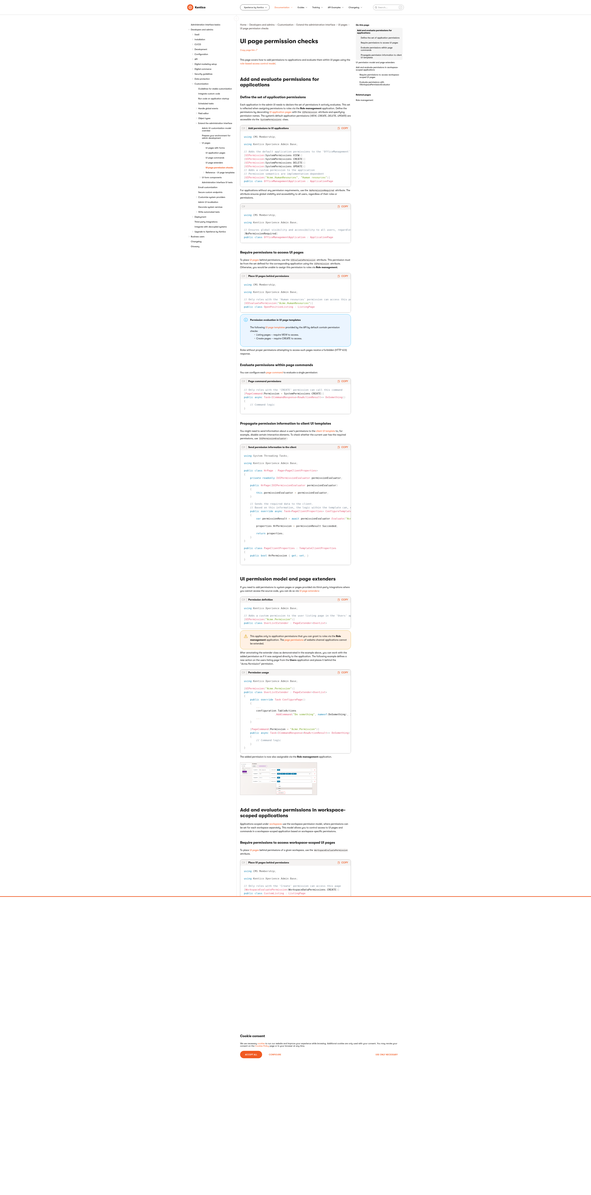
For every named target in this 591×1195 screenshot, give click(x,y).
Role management (364, 100)
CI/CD (198, 44)
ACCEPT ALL (251, 1054)
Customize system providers (211, 197)
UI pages (206, 143)
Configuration (201, 54)
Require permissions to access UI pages (379, 42)
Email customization (207, 187)
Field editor (203, 113)
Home (243, 24)
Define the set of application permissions (380, 38)
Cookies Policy (262, 1046)
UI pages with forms (215, 148)
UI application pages (215, 153)
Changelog (354, 7)
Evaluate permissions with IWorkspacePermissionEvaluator (375, 83)
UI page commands (215, 157)
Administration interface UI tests (217, 182)
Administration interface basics (205, 24)
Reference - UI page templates (220, 172)
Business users (197, 236)
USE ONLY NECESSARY (387, 1054)
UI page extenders (214, 162)
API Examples (334, 7)
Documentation (282, 7)
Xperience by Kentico (254, 7)
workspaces (275, 824)
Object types (204, 118)
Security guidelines (203, 74)
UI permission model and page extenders (375, 62)
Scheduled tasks (206, 103)
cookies (261, 1043)
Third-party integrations (206, 222)
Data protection (202, 79)
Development (201, 49)
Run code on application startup (213, 98)
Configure (275, 1054)
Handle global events (208, 108)
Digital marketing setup (206, 64)
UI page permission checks (219, 167)
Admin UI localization (208, 202)
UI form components (212, 177)
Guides (301, 7)
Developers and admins (202, 29)
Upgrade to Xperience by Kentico (210, 231)
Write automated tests (209, 212)
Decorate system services (210, 207)
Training (316, 7)
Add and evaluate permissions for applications (374, 31)
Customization (202, 84)
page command (274, 372)
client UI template (325, 431)
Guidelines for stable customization (215, 88)
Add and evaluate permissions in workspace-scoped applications (377, 68)
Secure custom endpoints (210, 192)
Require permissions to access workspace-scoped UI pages (380, 75)
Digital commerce (203, 69)
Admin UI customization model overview (216, 129)
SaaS (197, 34)
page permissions (294, 640)
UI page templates (275, 327)
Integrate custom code (209, 93)
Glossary (195, 246)
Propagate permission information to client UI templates (381, 56)
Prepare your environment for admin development (216, 136)
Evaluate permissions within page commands (376, 48)
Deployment (200, 217)
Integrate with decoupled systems (211, 226)
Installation (200, 39)
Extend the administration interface (215, 123)
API (196, 59)
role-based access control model (257, 63)
